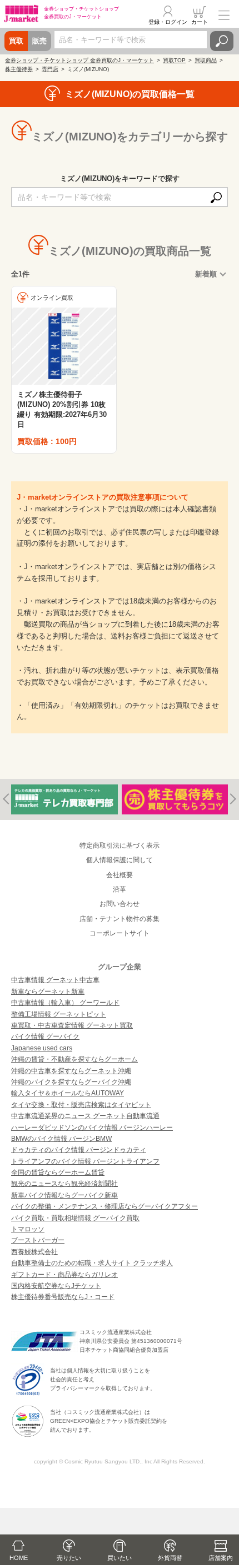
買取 (16, 41)
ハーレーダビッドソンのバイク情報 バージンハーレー (92, 1127)
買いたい (119, 1557)
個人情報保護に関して (119, 860)
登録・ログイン (167, 22)
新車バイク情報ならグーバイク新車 (64, 1195)
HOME (18, 1557)
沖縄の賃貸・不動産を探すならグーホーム (74, 1059)
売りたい (69, 1557)
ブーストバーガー (37, 1240)
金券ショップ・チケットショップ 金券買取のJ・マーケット (79, 60)
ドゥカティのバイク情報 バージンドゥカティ (78, 1150)
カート (199, 22)
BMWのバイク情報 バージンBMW (61, 1139)
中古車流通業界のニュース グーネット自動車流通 (85, 1116)
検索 (221, 41)
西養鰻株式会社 (34, 1252)
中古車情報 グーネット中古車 (55, 980)
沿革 (119, 889)
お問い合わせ (119, 904)
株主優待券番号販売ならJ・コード (62, 1297)
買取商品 (206, 60)
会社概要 (119, 875)
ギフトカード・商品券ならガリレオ (64, 1275)
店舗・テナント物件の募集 (119, 919)
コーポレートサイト (119, 933)
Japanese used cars (41, 1048)
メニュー (224, 15)
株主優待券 (19, 69)
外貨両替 (170, 1557)
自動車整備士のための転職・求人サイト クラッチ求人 (92, 1263)
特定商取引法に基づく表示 (119, 845)
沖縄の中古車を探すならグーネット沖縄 (71, 1071)
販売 (39, 41)
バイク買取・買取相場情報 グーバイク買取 (75, 1218)
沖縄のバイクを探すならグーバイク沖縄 (71, 1082)
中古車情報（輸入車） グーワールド (65, 1003)
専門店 (50, 69)
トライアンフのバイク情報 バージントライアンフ (85, 1161)
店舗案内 (220, 1557)
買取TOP (174, 60)
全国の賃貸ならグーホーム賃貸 (57, 1172)
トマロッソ (27, 1229)
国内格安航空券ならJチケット (56, 1286)
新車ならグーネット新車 (47, 991)
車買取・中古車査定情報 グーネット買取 (72, 1025)
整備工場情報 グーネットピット (58, 1014)
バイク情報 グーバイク (45, 1036)
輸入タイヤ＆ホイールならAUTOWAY (67, 1093)
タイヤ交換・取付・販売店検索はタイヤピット (81, 1105)
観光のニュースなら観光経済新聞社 (64, 1183)
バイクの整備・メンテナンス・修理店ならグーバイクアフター (104, 1206)
